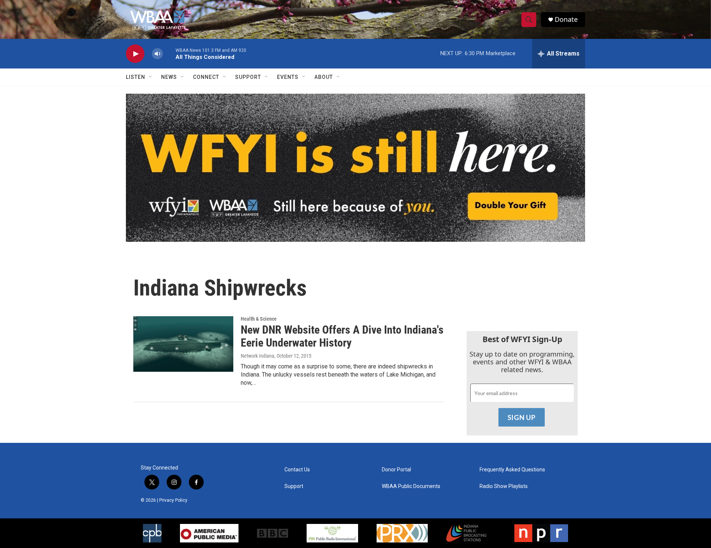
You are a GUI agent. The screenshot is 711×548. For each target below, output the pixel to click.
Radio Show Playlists (504, 486)
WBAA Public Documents (411, 486)
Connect (206, 77)
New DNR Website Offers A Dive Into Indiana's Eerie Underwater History (342, 336)
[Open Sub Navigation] (151, 77)
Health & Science (259, 319)
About (323, 77)
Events (287, 77)
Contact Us (297, 469)
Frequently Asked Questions (512, 469)
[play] (135, 54)
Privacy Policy (173, 500)
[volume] (157, 54)
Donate (566, 19)
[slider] (169, 53)
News (169, 77)
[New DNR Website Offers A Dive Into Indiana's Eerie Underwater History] (183, 344)
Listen (135, 77)
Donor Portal (396, 469)
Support (248, 77)
